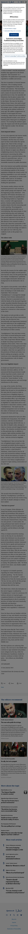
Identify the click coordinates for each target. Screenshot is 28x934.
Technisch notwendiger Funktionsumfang (15, 56)
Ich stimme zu (14, 34)
